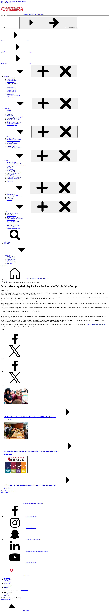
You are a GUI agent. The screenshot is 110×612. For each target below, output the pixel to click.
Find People (6, 580)
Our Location (10, 169)
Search (3, 27)
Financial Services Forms (12, 149)
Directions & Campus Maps (13, 228)
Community (9, 263)
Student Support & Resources (14, 177)
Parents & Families (11, 257)
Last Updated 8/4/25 (5, 599)
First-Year (9, 110)
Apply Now (9, 121)
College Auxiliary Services (13, 225)
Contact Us (6, 595)
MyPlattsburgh (7, 242)
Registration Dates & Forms (13, 119)
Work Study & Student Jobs (13, 141)
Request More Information (13, 123)
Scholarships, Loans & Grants (14, 139)
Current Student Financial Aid (14, 147)
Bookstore (6, 587)
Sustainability (10, 181)
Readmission (10, 115)
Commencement (10, 180)
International (9, 114)
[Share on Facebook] (15, 344)
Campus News (10, 214)
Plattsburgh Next (11, 220)
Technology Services (11, 96)
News (5, 280)
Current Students (11, 256)
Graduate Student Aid (12, 146)
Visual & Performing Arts (13, 170)
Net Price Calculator (11, 145)
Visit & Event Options (12, 125)
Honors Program (10, 87)
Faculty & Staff (10, 260)
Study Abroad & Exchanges (13, 95)
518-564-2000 (24, 590)
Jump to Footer (22, 1)
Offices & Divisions (11, 216)
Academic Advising (11, 91)
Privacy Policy (7, 594)
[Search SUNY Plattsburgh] (15, 239)
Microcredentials (10, 82)
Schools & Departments (12, 83)
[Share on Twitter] (15, 356)
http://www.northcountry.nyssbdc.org (96, 324)
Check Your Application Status (14, 122)
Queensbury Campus (12, 84)
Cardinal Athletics (11, 194)
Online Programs (11, 79)
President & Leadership (12, 213)
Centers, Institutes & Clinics (13, 217)
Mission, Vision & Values (13, 221)
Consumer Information (12, 224)
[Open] (54, 71)
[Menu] (43, 14)
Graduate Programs (11, 80)
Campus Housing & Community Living (16, 165)
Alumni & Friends (11, 262)
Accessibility (7, 583)
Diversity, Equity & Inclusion (13, 173)
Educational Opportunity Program (15, 117)
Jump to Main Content (13, 1)
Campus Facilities (11, 226)
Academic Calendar (11, 90)
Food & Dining (10, 166)
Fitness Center (10, 198)
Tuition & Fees (10, 138)
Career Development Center (13, 86)
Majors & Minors (11, 78)
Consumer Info (7, 582)
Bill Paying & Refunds (12, 143)
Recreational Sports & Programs (14, 196)
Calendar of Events (11, 162)
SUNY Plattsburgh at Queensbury (15, 218)
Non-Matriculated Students (13, 118)
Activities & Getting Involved (14, 163)
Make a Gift (6, 243)
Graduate (9, 112)
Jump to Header (4, 1)
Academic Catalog (11, 88)
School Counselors (11, 259)
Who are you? (7, 255)
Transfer (8, 111)
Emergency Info (7, 579)
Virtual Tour (9, 167)
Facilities (9, 197)
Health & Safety (10, 174)
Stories (5, 281)
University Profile (11, 222)
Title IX (5, 584)
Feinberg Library (11, 92)
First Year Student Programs (13, 178)
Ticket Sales (9, 200)
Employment (7, 578)
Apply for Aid (10, 142)
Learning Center (10, 94)
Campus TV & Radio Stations (14, 171)
